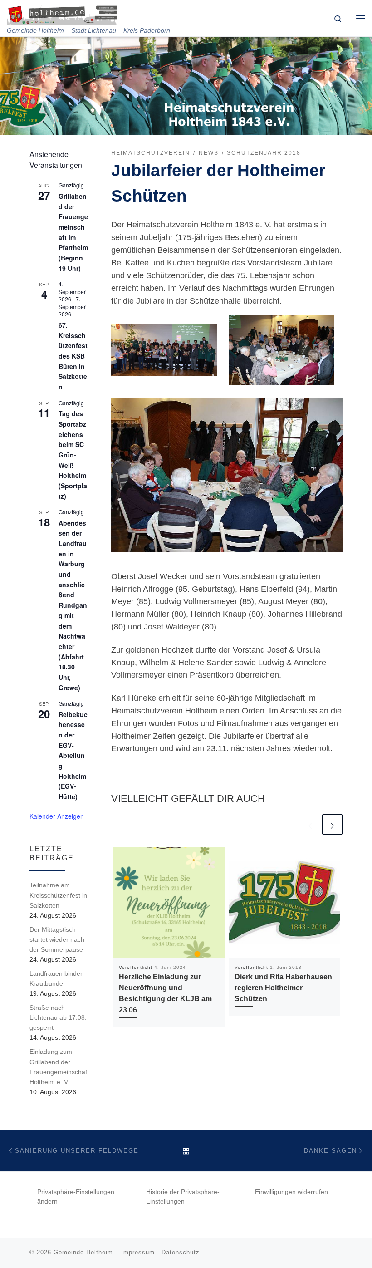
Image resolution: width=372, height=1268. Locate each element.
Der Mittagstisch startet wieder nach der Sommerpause (56, 939)
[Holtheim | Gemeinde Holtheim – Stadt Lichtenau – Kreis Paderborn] (62, 13)
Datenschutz (181, 1252)
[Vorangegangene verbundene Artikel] (310, 824)
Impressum (138, 1252)
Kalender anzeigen (56, 816)
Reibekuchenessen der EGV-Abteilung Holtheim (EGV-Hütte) (73, 755)
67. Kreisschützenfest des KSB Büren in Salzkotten (73, 355)
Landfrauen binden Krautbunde (56, 978)
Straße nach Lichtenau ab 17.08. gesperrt (58, 1017)
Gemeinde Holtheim (83, 1252)
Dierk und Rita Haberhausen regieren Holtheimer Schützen (283, 988)
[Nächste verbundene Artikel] (332, 824)
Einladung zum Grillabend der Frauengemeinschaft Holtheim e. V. (59, 1066)
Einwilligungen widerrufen (291, 1192)
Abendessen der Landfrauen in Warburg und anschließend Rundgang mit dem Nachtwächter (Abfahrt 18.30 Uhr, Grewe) (73, 605)
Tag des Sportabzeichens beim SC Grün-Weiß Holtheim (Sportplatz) (73, 454)
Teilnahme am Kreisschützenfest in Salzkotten (58, 895)
